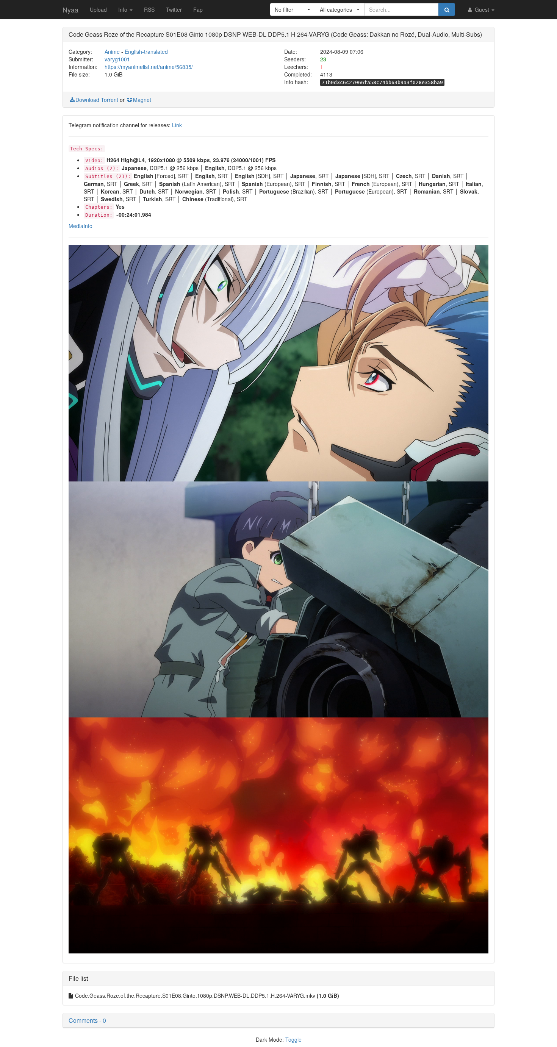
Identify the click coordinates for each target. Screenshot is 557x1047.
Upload (98, 9)
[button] (292, 9)
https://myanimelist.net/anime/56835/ (149, 66)
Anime (112, 51)
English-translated (146, 51)
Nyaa (70, 9)
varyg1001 (117, 59)
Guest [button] (482, 9)
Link (177, 125)
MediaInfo (80, 226)
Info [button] (123, 9)
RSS (149, 9)
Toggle (293, 1039)
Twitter (174, 9)
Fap (198, 9)
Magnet (142, 99)
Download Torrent (96, 99)
